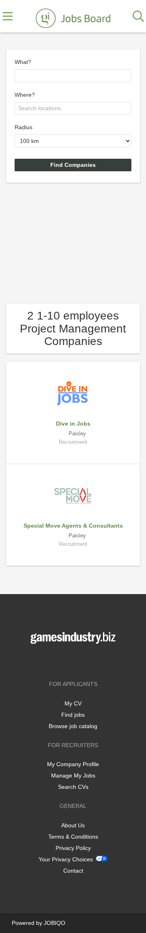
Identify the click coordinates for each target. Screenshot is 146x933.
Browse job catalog (73, 726)
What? (23, 62)
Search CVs (73, 787)
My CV (73, 703)
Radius (23, 127)
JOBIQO (54, 923)
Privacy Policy (73, 848)
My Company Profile (73, 764)
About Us (73, 825)
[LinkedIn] (86, 660)
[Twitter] (74, 660)
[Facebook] (61, 660)
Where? (25, 95)
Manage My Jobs (73, 775)
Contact (73, 870)
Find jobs (73, 714)
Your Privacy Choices (66, 859)
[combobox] (73, 75)
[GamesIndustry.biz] (73, 16)
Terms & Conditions (73, 836)
